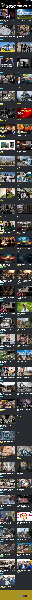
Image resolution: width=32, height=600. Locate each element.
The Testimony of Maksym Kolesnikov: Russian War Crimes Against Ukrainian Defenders (7, 69)
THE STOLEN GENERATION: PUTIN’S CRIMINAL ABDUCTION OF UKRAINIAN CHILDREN (24, 281)
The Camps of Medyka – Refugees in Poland (7, 586)
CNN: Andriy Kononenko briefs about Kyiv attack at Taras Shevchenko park (6, 490)
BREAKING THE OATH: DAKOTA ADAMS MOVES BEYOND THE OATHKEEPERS (24, 151)
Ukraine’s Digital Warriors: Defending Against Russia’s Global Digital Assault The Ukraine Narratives (24, 248)
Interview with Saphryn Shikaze (5, 409)
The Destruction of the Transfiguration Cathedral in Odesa (6, 330)
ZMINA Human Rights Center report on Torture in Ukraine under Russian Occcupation (7, 346)
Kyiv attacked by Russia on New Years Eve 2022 (7, 441)
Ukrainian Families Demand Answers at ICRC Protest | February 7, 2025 (7, 85)
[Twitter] (22, 596)
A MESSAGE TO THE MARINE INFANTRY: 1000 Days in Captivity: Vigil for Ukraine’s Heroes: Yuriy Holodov (7, 103)
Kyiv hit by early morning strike (21, 539)
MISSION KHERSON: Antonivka (21, 329)
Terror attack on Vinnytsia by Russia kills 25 (7, 539)
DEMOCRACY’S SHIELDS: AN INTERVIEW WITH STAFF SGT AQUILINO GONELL (24, 135)
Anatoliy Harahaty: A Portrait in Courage (23, 345)
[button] (19, 3)
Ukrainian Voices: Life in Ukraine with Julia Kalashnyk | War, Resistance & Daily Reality (7, 21)
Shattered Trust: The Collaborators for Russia (24, 264)
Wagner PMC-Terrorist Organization (6, 456)
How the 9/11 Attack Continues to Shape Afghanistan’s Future (6, 167)
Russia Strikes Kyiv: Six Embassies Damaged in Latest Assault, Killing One (7, 119)
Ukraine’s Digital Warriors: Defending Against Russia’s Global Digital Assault (7, 265)
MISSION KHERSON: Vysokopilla (22, 361)
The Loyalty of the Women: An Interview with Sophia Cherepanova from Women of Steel (24, 199)
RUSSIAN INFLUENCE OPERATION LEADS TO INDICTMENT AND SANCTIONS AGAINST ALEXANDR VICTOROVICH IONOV (7, 523)
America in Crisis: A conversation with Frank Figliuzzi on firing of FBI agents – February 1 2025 (23, 86)
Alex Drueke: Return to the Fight (22, 313)
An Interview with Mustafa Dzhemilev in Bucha (24, 570)
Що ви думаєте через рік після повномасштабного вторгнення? (5, 394)
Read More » (1, 23)
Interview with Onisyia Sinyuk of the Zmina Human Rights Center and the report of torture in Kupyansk (24, 216)
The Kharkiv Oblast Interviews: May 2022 (6, 554)
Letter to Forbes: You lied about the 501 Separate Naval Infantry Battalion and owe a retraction (23, 37)
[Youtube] (24, 596)
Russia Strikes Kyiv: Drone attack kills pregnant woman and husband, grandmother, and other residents (7, 473)
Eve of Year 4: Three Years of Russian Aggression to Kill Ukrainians (22, 69)
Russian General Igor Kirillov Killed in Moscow (24, 118)
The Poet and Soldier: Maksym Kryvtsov (6, 247)
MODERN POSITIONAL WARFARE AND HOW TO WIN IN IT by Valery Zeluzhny (24, 232)
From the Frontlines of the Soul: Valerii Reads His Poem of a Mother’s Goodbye (7, 37)
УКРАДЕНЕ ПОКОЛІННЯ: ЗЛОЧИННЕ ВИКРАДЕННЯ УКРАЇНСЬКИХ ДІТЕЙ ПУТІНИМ (6, 281)
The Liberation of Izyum (20, 489)
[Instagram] (26, 596)
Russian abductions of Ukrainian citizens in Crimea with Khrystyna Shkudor (7, 232)
